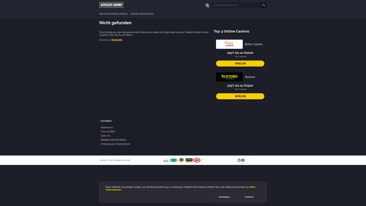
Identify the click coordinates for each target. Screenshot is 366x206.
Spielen (240, 63)
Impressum (107, 127)
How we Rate (108, 131)
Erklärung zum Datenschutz (115, 144)
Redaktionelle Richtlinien (113, 139)
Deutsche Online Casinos (113, 14)
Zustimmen (249, 197)
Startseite (117, 39)
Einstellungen (224, 197)
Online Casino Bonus (142, 14)
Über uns (106, 135)
